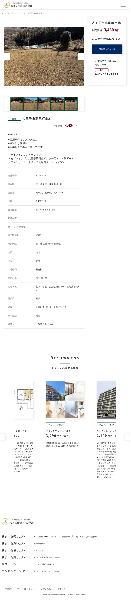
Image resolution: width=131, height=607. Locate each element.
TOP (4, 13)
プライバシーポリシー (26, 589)
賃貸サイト (38, 550)
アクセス (61, 589)
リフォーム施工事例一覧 (44, 564)
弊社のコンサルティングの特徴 (47, 571)
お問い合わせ (107, 49)
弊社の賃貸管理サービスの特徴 (47, 557)
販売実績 (66, 536)
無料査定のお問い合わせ (86, 536)
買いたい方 (16, 13)
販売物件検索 (39, 543)
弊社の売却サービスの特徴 (45, 536)
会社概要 (8, 589)
